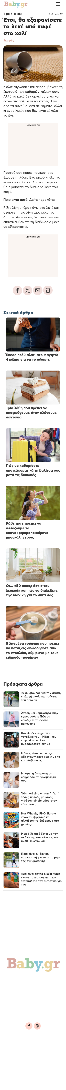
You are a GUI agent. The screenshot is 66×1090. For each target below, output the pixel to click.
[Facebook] (28, 1026)
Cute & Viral (18, 1002)
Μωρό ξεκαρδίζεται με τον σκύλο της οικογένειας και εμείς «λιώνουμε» (39, 837)
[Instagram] (37, 1026)
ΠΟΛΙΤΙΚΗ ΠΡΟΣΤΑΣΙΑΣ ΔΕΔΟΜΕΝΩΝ (29, 1053)
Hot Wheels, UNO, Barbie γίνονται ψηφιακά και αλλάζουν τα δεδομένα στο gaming (40, 819)
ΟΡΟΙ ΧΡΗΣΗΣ (32, 1048)
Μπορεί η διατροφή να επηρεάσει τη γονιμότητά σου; (38, 777)
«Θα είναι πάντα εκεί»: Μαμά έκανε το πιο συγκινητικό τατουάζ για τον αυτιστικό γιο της (41, 879)
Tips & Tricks (13, 13)
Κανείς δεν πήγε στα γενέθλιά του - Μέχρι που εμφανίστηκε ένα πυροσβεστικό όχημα (39, 738)
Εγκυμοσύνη (43, 980)
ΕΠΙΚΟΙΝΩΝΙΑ (15, 1058)
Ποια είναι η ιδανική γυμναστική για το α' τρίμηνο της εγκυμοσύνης (41, 857)
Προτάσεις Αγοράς (24, 1009)
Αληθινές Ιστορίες (24, 995)
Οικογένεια (32, 987)
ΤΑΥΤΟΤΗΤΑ (13, 1048)
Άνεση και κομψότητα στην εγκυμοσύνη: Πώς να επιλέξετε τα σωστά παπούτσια (39, 718)
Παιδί (12, 987)
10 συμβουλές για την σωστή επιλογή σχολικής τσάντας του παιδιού (41, 696)
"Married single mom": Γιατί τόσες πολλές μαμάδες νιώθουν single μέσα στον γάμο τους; (40, 799)
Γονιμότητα (17, 980)
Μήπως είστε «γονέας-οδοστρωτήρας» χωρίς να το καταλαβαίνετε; (40, 757)
